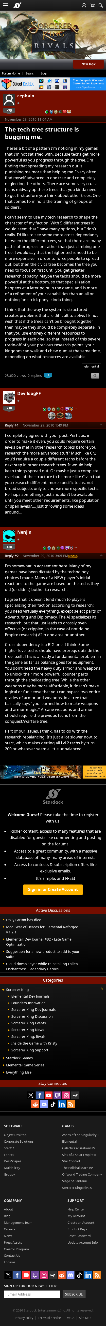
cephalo (25, 96)
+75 (9, 110)
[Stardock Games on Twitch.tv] (57, 1095)
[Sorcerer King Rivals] (53, 37)
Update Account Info (83, 1242)
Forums (9, 1262)
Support (76, 1200)
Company (13, 1200)
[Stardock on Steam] (75, 1095)
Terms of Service (49, 1318)
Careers (9, 1229)
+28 (9, 547)
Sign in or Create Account (53, 889)
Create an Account (81, 1222)
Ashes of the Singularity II (80, 1135)
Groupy (9, 1174)
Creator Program (16, 1249)
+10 (9, 408)
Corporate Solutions (19, 1141)
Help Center (76, 1209)
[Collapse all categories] (102, 988)
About (8, 1209)
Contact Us (12, 1255)
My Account (76, 1216)
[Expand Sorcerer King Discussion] (9, 1017)
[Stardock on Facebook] (39, 1095)
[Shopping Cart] (92, 5)
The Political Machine (77, 1167)
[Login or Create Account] (84, 5)
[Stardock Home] (17, 5)
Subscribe (74, 1294)
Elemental (69, 1141)
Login (44, 73)
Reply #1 (12, 425)
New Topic (89, 64)
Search (30, 73)
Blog (7, 1216)
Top (101, 425)
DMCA (70, 1318)
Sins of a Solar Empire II (79, 1154)
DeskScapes (12, 1161)
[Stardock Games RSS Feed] (70, 1104)
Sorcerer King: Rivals (77, 1187)
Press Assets (13, 1242)
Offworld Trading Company (82, 1174)
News (8, 1236)
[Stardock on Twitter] (30, 1095)
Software (13, 1126)
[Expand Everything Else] (3, 1072)
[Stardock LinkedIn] (61, 1104)
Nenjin (24, 532)
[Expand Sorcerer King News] (9, 1030)
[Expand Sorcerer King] (3, 990)
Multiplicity (12, 1167)
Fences (9, 1154)
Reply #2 (12, 555)
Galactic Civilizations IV (78, 1148)
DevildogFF (29, 393)
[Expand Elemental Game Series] (3, 1065)
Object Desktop (15, 1135)
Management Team (18, 1222)
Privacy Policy (24, 1318)
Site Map (85, 1318)
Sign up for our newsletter (30, 1285)
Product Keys (77, 1229)
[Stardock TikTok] (53, 1104)
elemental (91, 366)
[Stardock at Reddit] (35, 1104)
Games (68, 1126)
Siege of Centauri (74, 1181)
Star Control (71, 1161)
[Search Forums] (101, 5)
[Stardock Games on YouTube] (48, 1095)
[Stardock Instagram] (66, 1095)
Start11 (9, 1148)
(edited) (73, 556)
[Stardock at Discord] (44, 1104)
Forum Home (11, 73)
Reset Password (79, 1236)
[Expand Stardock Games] (3, 1058)
